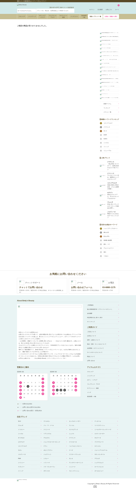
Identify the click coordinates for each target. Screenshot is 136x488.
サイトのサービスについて (94, 352)
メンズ (89, 392)
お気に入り (109, 9)
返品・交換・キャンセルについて (96, 344)
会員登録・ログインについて (95, 348)
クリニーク (47, 429)
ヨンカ (71, 458)
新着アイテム (107, 104)
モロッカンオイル (100, 454)
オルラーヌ (98, 438)
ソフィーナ (47, 462)
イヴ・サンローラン (49, 467)
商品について (91, 356)
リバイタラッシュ (100, 425)
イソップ (20, 471)
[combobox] (55, 11)
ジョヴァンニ (47, 454)
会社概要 (89, 313)
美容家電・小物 (91, 396)
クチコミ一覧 (107, 112)
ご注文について (91, 331)
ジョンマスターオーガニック (52, 442)
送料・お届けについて (93, 340)
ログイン (91, 9)
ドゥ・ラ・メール (49, 425)
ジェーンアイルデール (101, 450)
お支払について (91, 336)
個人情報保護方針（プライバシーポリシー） (100, 309)
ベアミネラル (47, 433)
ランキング (107, 108)
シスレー (46, 458)
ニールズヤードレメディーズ (103, 429)
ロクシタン (98, 446)
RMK (19, 458)
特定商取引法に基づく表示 (94, 317)
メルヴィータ (22, 454)
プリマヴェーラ (99, 442)
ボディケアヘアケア (42, 16)
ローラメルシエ (99, 467)
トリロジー (21, 429)
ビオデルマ (21, 442)
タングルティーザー (75, 421)
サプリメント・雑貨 (93, 388)
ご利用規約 (90, 305)
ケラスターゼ (73, 442)
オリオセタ (21, 438)
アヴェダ (97, 458)
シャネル (20, 433)
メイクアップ (32, 16)
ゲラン (45, 446)
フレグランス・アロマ (93, 384)
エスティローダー (100, 433)
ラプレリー (21, 467)
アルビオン (47, 438)
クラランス (72, 438)
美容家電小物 (83, 16)
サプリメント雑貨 (63, 16)
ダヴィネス (47, 471)
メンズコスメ (74, 16)
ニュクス (71, 433)
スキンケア (22, 16)
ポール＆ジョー (99, 471)
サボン (20, 450)
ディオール (98, 421)
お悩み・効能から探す (111, 16)
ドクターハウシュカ (75, 454)
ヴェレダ (20, 425)
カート (117, 7)
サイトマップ (91, 321)
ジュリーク (72, 467)
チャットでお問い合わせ (31, 287)
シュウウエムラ (99, 462)
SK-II (19, 421)
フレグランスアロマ (52, 16)
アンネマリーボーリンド (76, 462)
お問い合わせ (91, 360)
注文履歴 (100, 9)
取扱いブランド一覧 (95, 16)
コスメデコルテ (22, 446)
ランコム (71, 425)
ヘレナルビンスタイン (75, 446)
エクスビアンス (73, 429)
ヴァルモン (47, 421)
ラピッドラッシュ (74, 471)
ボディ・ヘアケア (92, 380)
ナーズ (71, 450)
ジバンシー (21, 462)
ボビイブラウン (48, 450)
